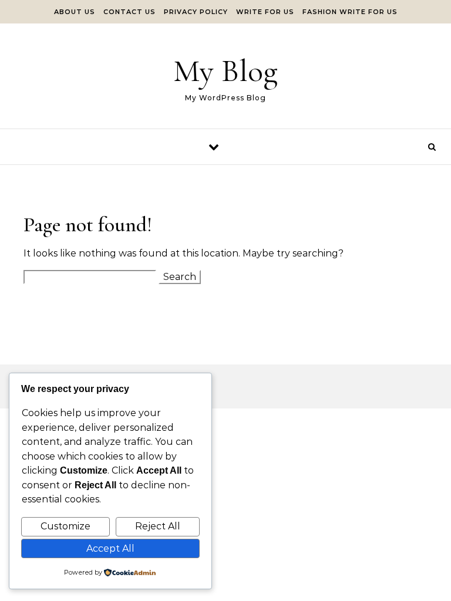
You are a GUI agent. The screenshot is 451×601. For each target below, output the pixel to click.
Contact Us (129, 12)
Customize (65, 526)
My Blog (225, 71)
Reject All (157, 526)
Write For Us (265, 12)
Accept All (110, 548)
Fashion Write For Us (350, 12)
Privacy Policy (196, 12)
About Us (74, 12)
